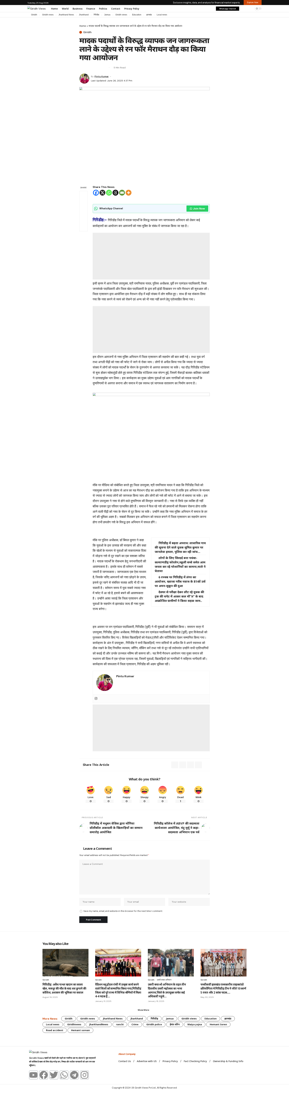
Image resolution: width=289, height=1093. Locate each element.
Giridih (34, 15)
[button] (244, 9)
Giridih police (154, 1024)
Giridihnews (74, 1024)
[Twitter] (54, 1075)
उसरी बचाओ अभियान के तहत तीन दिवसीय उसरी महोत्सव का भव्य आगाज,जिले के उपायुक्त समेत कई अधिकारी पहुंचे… (167, 990)
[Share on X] (81, 67)
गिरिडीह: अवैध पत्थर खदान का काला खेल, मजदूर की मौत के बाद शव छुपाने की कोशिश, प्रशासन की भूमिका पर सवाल (64, 988)
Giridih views (121, 15)
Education (136, 15)
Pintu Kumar (101, 76)
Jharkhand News (66, 15)
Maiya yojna (194, 1024)
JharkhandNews (98, 1024)
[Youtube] (33, 1075)
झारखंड (149, 15)
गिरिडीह (96, 15)
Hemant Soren (218, 1024)
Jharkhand (84, 15)
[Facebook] (243, 15)
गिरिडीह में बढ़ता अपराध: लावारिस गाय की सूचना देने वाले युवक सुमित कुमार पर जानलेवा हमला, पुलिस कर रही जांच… (180, 547)
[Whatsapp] (109, 193)
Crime (134, 1024)
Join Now (199, 208)
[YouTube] (250, 15)
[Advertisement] (151, 256)
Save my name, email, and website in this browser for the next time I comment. (123, 911)
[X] (246, 15)
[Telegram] (256, 15)
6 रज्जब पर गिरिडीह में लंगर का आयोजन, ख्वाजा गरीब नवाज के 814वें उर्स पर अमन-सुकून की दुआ (180, 581)
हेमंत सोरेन (175, 1024)
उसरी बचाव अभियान (164, 979)
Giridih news (48, 15)
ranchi (120, 1024)
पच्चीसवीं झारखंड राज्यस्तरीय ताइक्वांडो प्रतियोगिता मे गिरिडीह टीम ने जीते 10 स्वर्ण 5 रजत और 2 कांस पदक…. (223, 988)
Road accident (54, 1030)
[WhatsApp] (260, 15)
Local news (162, 15)
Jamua (107, 15)
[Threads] (115, 193)
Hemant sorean (80, 1030)
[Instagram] (253, 15)
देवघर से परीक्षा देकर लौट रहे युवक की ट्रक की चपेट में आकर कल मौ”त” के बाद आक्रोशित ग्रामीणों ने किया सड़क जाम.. (179, 596)
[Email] (87, 67)
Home (82, 25)
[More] (128, 193)
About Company (127, 1054)
